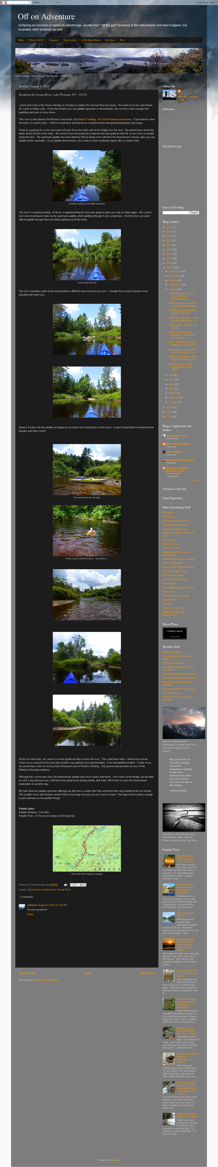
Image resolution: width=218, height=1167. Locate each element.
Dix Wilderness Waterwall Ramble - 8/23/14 (182, 312)
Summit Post (169, 600)
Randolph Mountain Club (176, 595)
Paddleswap (169, 583)
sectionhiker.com (176, 435)
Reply (30, 914)
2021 (169, 236)
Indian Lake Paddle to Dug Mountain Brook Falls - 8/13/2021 (187, 1003)
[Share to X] (78, 885)
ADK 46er (168, 512)
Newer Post (27, 973)
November (175, 276)
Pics (122, 40)
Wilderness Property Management (173, 613)
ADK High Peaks (91, 40)
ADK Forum (169, 516)
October (173, 280)
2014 (169, 267)
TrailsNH (167, 604)
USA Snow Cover (172, 693)
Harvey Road (173, 452)
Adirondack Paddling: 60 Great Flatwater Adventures (102, 119)
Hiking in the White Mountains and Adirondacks (177, 471)
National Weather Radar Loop (179, 689)
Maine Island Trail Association (178, 567)
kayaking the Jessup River (57, 889)
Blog (21, 40)
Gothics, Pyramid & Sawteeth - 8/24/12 (187, 1115)
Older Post (147, 973)
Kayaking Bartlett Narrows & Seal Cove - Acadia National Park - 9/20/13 (186, 945)
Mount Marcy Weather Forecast (180, 674)
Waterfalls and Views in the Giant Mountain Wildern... (183, 304)
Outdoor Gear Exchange (176, 579)
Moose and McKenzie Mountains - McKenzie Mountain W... (181, 335)
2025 (169, 227)
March (173, 393)
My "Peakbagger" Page (175, 571)
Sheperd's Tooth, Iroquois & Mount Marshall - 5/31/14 (186, 1031)
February (174, 397)
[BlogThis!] (75, 885)
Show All (196, 480)
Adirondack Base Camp (175, 529)
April (172, 388)
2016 (169, 258)
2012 (169, 412)
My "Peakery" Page (173, 575)
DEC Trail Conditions (174, 663)
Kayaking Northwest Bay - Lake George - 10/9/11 (188, 973)
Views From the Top (173, 608)
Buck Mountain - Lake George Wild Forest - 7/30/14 (181, 367)
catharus (32, 905)
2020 (169, 240)
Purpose (54, 40)
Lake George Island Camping (178, 559)
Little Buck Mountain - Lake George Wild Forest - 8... (183, 319)
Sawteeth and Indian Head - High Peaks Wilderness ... (183, 358)
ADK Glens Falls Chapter (176, 521)
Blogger (115, 1160)
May (171, 384)
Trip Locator (69, 40)
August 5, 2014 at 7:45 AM (52, 905)
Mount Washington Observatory (180, 678)
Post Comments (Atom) (46, 980)
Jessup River (34, 889)
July (171, 375)
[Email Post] (65, 885)
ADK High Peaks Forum (175, 525)
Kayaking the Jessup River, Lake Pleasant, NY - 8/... (183, 351)
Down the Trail (170, 544)
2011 (169, 416)
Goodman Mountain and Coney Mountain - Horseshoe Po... (181, 296)
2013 (169, 407)
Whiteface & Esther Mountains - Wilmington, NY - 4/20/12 (187, 1058)
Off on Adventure (46, 16)
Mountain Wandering (178, 444)
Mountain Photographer (180, 460)
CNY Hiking (169, 540)
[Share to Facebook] (81, 885)
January (173, 402)
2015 (169, 263)
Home (87, 973)
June (172, 379)
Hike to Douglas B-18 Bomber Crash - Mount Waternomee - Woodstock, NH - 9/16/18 (187, 1088)
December (175, 271)
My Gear (110, 40)
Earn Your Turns (171, 548)
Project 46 (168, 591)
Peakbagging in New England (178, 587)
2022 (169, 231)
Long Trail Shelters (173, 563)
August (173, 289)
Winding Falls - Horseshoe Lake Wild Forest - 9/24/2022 (185, 888)
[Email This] (71, 885)
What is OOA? (36, 40)
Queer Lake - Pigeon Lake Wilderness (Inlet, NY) (182, 343)
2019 (169, 245)
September (175, 284)
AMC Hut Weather (172, 652)
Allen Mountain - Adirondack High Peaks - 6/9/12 (185, 859)
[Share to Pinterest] (84, 885)
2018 (169, 249)
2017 (169, 254)
